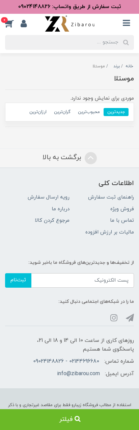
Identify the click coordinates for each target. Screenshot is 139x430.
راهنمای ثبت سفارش (111, 197)
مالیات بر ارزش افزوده (109, 232)
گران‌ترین (62, 112)
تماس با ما (122, 220)
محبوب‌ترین (89, 112)
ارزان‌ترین (38, 112)
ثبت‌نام (18, 280)
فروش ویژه (122, 209)
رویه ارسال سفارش (49, 197)
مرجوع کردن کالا (52, 220)
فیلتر (67, 419)
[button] (13, 23)
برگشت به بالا (63, 157)
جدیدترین (116, 112)
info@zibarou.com (78, 374)
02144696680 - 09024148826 (66, 361)
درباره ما (61, 209)
